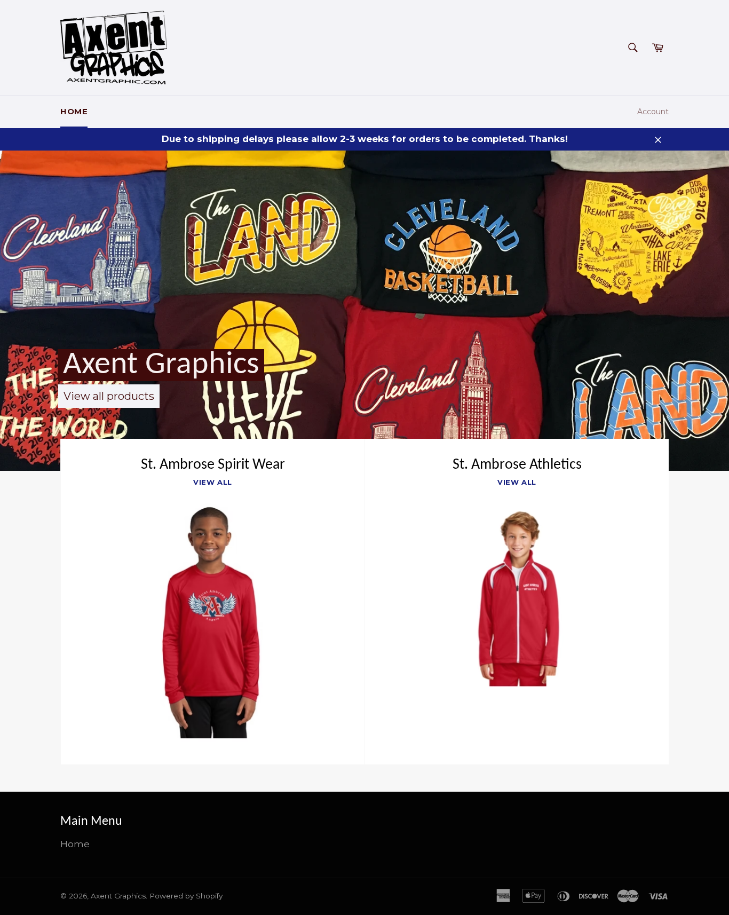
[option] (364, 311)
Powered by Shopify (186, 896)
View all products (109, 396)
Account (653, 111)
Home (74, 111)
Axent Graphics (161, 365)
